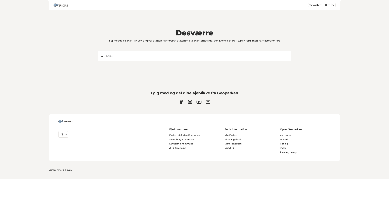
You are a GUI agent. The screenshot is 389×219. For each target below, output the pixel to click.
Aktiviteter (286, 135)
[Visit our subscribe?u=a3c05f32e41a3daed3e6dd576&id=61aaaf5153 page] (208, 101)
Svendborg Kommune (181, 139)
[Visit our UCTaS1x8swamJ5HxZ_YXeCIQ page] (199, 101)
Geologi (284, 143)
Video (283, 148)
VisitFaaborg (231, 135)
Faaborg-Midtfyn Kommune (184, 135)
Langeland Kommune (181, 143)
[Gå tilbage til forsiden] (60, 5)
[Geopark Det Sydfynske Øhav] (65, 121)
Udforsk (284, 139)
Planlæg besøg (288, 152)
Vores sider (315, 5)
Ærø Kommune (177, 148)
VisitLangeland (233, 139)
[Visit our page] (190, 101)
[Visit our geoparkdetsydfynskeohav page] (181, 101)
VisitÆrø (229, 148)
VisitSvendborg (233, 143)
